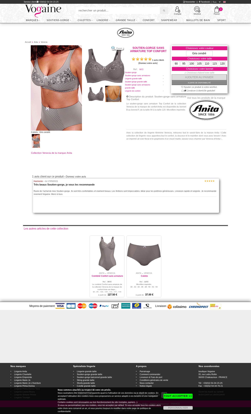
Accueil (28, 42)
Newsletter (190, 2)
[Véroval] (43, 10)
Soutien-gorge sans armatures (137, 75)
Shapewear (169, 20)
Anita (36, 42)
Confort (149, 20)
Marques (32, 20)
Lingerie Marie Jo (22, 380)
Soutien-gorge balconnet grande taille (94, 377)
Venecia (44, 42)
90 (176, 63)
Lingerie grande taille (133, 79)
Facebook (205, 2)
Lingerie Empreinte (23, 377)
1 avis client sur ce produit (48, 176)
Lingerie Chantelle (22, 374)
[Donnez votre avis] (147, 63)
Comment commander (150, 374)
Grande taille (125, 20)
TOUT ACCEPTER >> (178, 396)
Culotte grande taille (86, 386)
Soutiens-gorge (58, 20)
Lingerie (102, 20)
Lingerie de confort (132, 91)
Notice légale (146, 386)
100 (191, 63)
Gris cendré (199, 53)
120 (222, 63)
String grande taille (85, 380)
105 (199, 63)
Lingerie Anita (20, 371)
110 (207, 63)
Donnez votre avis (76, 176)
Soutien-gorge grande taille (136, 82)
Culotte (144, 276)
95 (183, 63)
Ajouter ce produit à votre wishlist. (200, 87)
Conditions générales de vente (154, 380)
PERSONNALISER (178, 408)
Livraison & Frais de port (151, 377)
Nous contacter (147, 383)
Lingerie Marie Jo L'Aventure (27, 383)
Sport (221, 20)
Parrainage (145, 371)
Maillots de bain (198, 20)
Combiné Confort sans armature (107, 276)
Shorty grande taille (86, 383)
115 (214, 63)
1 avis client (158, 60)
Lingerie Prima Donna (24, 386)
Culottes (84, 20)
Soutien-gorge (131, 72)
